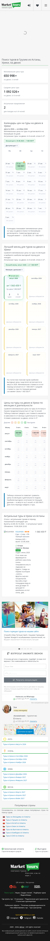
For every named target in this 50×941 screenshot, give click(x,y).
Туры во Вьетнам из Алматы (17, 829)
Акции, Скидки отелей (23, 893)
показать (33, 699)
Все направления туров (39, 703)
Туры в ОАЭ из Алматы (14, 836)
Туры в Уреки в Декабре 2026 (15, 774)
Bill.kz (22, 927)
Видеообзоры (26, 895)
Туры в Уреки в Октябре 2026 (15, 759)
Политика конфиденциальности (33, 905)
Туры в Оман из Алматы (15, 826)
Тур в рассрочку (35, 908)
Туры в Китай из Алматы (15, 823)
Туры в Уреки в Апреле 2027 (14, 795)
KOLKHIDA (20, 532)
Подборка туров (40, 893)
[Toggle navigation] (46, 5)
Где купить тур (7, 899)
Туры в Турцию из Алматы (16, 820)
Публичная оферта (12, 905)
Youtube (39, 918)
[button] (19, 649)
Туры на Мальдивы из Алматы (17, 817)
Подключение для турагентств (36, 899)
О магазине (19, 899)
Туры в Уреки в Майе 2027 (13, 798)
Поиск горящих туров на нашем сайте (21, 631)
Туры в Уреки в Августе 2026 (14, 744)
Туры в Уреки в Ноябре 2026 (14, 762)
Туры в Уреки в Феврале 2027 (15, 780)
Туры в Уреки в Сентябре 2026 (15, 756)
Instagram (14, 918)
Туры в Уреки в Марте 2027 (14, 792)
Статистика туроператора (26, 901)
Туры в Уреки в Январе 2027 (14, 777)
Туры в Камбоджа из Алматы (17, 832)
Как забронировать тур (19, 908)
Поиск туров (8, 893)
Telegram (27, 918)
